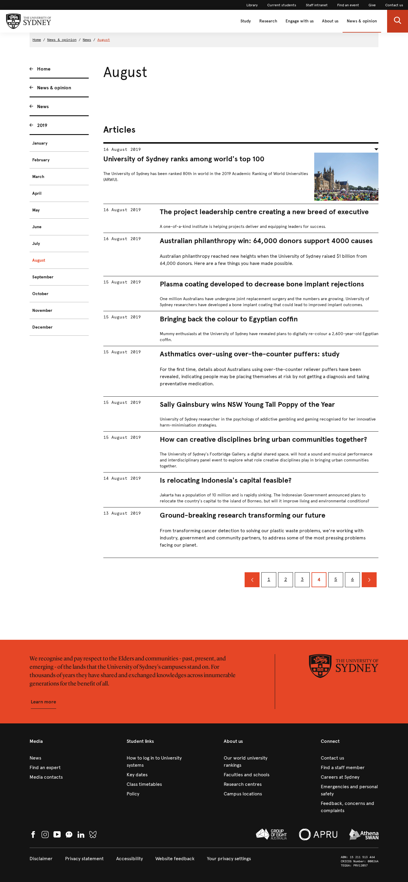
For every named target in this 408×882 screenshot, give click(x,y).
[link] (252, 5)
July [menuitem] (36, 243)
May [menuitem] (36, 210)
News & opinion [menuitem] (54, 87)
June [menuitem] (37, 226)
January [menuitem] (39, 143)
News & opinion (362, 21)
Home (37, 40)
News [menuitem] (43, 106)
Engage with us (300, 21)
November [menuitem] (42, 310)
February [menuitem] (41, 159)
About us (330, 21)
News (87, 40)
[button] (397, 21)
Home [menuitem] (43, 69)
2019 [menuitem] (42, 125)
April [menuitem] (37, 193)
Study (245, 21)
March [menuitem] (38, 176)
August (103, 40)
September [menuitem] (42, 277)
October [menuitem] (40, 293)
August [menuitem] (38, 260)
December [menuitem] (42, 327)
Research (268, 21)
